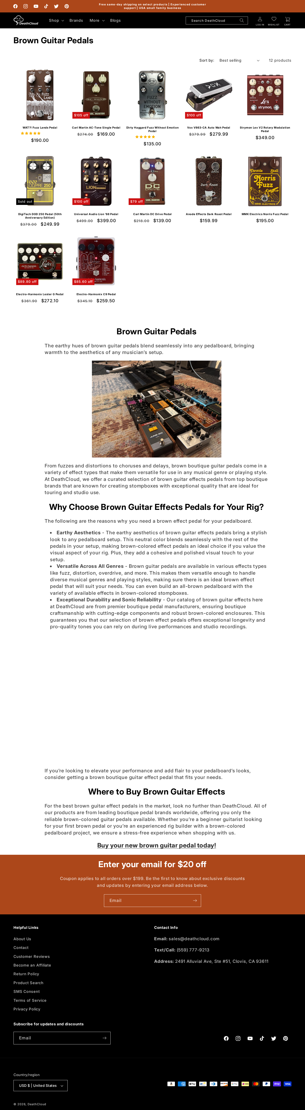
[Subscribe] (195, 900)
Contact (20, 947)
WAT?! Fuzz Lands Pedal (40, 127)
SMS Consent (26, 991)
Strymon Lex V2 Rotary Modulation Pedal (265, 129)
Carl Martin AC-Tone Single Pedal (96, 127)
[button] (56, 20)
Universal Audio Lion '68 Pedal (96, 213)
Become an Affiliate (32, 965)
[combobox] (217, 20)
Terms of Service (29, 1000)
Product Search (28, 982)
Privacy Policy (26, 1009)
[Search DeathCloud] (242, 20)
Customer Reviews (31, 956)
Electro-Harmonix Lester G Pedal (40, 294)
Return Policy (26, 974)
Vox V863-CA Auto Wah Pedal (208, 127)
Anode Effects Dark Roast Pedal (209, 213)
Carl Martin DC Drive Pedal (152, 213)
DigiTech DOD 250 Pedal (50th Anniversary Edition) (40, 215)
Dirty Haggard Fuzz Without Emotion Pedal (152, 129)
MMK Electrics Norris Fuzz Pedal (265, 213)
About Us (22, 939)
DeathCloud (37, 1104)
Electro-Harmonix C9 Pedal (96, 294)
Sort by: (206, 60)
